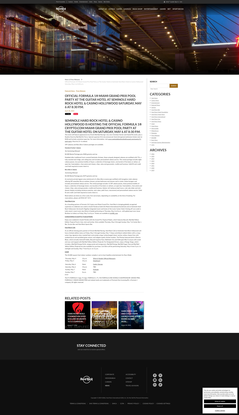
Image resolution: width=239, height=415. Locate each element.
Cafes (90, 2)
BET (169, 9)
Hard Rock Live (155, 119)
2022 (152, 163)
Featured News (70, 91)
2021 (152, 165)
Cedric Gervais (98, 264)
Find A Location (60, 2)
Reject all (220, 406)
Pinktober (154, 133)
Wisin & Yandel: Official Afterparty (104, 258)
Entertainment (83, 2)
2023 (152, 161)
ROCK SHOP (137, 9)
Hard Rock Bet (155, 110)
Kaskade (96, 269)
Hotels (76, 2)
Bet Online (107, 2)
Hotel (153, 124)
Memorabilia (154, 128)
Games (100, 2)
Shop (95, 2)
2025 (152, 156)
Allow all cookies (220, 401)
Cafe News (154, 98)
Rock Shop (154, 140)
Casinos (70, 2)
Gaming (153, 107)
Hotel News (154, 126)
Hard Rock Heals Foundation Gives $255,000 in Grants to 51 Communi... (77, 318)
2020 (152, 168)
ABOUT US (102, 9)
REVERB (153, 138)
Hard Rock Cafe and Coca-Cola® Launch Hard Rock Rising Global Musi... (130, 316)
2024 (152, 158)
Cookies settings (163, 403)
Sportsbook (178, 9)
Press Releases (80, 91)
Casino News (155, 100)
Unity (152, 145)
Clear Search (154, 89)
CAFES (119, 9)
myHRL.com (114, 213)
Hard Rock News (156, 121)
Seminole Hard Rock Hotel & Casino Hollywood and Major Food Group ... (104, 316)
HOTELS (112, 9)
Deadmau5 (96, 261)
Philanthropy (155, 131)
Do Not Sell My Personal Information (137, 398)
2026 (152, 154)
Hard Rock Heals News (158, 114)
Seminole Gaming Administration (160, 142)
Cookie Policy (207, 397)
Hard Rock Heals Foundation (159, 112)
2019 (152, 170)
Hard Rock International (158, 117)
